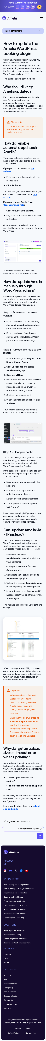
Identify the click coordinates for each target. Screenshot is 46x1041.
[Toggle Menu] (41, 18)
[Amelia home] (9, 18)
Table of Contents (13, 31)
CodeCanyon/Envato (13, 205)
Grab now (39, 7)
